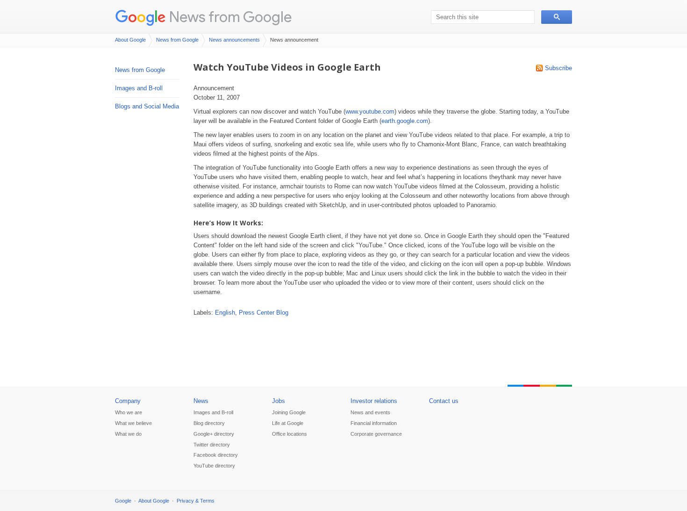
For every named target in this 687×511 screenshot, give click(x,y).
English (225, 312)
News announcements (234, 40)
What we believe (133, 423)
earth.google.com (404, 120)
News (200, 400)
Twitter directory (211, 444)
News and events (370, 412)
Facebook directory (215, 455)
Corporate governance (376, 434)
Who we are (128, 412)
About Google (130, 40)
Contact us (443, 400)
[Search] (556, 17)
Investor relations (374, 400)
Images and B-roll (139, 88)
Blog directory (209, 423)
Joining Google (289, 412)
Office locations (289, 434)
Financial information (374, 423)
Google (123, 501)
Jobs (278, 400)
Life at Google (287, 423)
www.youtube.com (369, 111)
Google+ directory (213, 434)
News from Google (230, 16)
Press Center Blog (263, 312)
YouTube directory (214, 465)
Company (128, 400)
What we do (128, 434)
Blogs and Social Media (147, 106)
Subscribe (558, 68)
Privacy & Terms (196, 501)
